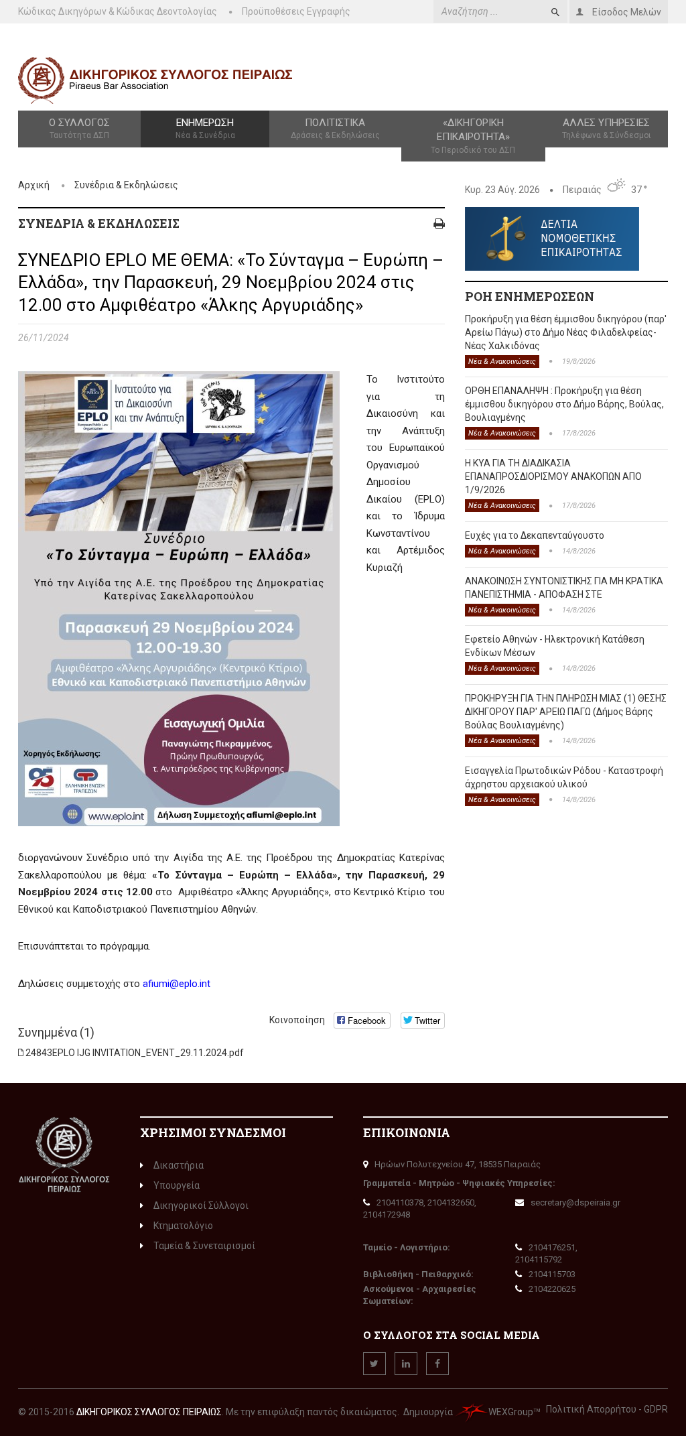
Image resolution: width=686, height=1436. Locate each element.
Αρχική (34, 185)
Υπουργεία (176, 1185)
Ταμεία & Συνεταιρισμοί (204, 1245)
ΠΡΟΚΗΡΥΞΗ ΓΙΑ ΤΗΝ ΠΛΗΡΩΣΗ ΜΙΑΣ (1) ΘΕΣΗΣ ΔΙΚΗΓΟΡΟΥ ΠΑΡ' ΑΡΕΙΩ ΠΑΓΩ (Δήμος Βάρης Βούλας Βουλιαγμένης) (566, 711)
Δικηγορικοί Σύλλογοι (201, 1205)
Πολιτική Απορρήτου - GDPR (607, 1409)
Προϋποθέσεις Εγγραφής (296, 11)
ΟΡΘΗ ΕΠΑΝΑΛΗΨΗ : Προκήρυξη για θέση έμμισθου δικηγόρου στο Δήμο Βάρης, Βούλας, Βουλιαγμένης (564, 404)
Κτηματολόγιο (183, 1225)
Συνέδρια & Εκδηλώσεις (126, 185)
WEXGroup (510, 1412)
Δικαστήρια (178, 1165)
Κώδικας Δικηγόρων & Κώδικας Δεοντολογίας (117, 11)
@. (176, 984)
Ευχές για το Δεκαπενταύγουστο (534, 535)
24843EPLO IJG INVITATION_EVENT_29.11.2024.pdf (134, 1052)
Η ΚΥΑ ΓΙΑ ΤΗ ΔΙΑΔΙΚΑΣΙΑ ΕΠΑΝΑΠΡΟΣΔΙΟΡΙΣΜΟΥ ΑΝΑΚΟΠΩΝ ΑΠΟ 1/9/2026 (553, 476)
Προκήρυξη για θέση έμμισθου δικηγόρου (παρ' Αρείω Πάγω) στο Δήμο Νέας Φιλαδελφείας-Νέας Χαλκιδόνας (566, 332)
